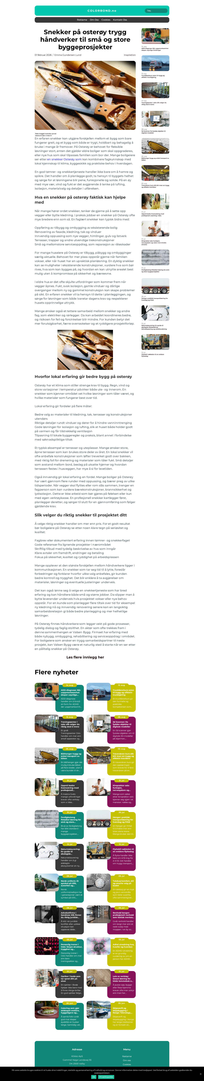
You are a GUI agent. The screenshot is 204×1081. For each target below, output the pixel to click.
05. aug (69, 749)
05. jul (121, 908)
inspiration (130, 55)
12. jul (121, 844)
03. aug (121, 749)
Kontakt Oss (120, 19)
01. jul (69, 971)
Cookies (105, 19)
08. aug (121, 717)
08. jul (70, 908)
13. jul (69, 844)
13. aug (121, 685)
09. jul (70, 876)
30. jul (121, 812)
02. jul (121, 939)
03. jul (70, 939)
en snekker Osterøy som (64, 159)
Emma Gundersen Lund (67, 55)
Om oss (94, 19)
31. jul (69, 780)
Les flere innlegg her (85, 657)
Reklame (82, 19)
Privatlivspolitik (106, 1077)
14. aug (69, 685)
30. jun (69, 1003)
